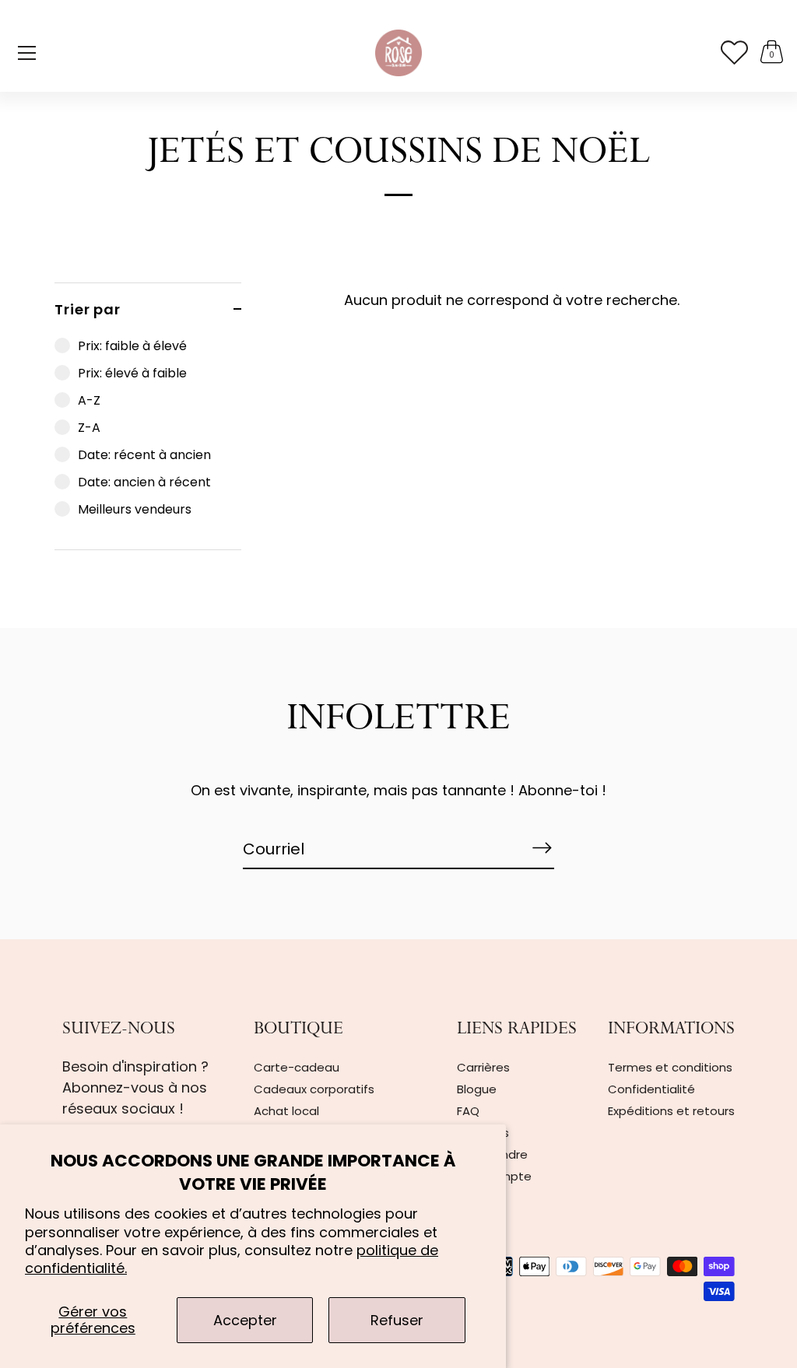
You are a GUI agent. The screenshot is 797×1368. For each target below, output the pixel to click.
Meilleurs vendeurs (134, 509)
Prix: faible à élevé (132, 346)
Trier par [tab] (87, 309)
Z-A (89, 428)
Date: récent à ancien (144, 455)
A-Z (89, 400)
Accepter (245, 1320)
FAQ (468, 1111)
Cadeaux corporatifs (314, 1089)
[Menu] (27, 53)
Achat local (286, 1111)
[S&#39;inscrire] (542, 848)
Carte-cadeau (296, 1067)
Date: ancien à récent (144, 482)
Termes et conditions (670, 1067)
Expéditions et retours (671, 1111)
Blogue (477, 1089)
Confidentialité (651, 1089)
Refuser (396, 1320)
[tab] (147, 442)
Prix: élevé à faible (132, 373)
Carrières (483, 1067)
